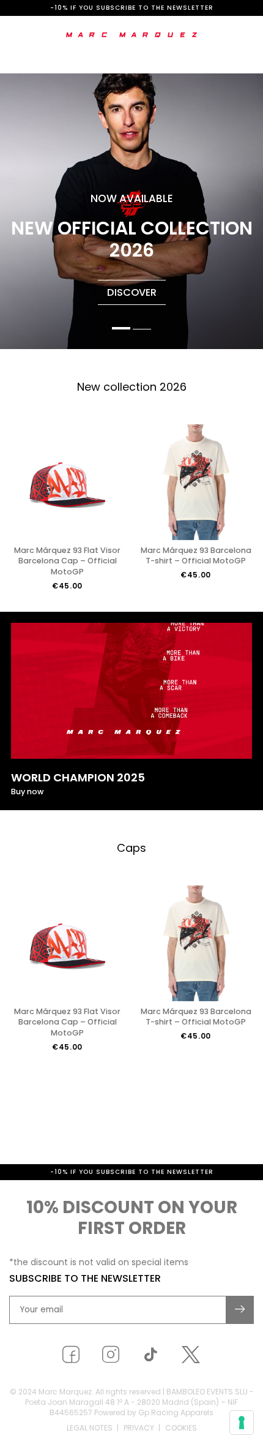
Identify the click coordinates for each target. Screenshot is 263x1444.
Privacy (139, 1427)
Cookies (181, 1427)
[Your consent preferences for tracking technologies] (241, 1422)
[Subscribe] (240, 1310)
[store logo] (132, 34)
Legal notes (90, 1427)
